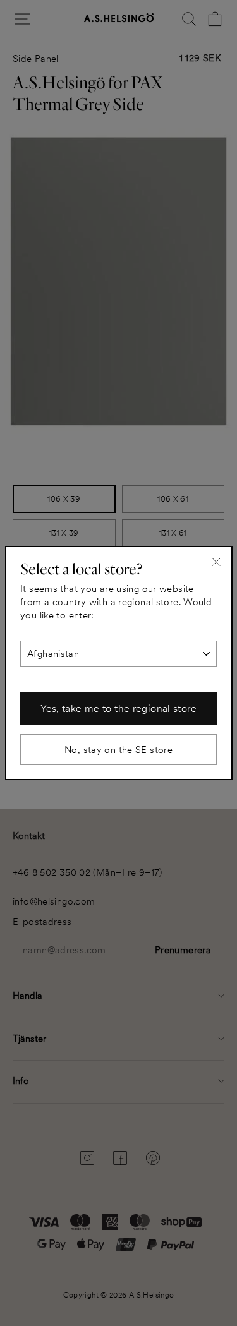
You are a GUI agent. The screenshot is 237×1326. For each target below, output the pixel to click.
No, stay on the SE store (118, 750)
